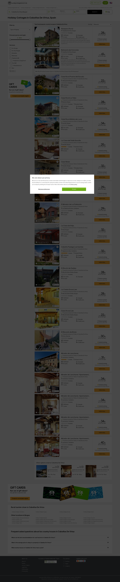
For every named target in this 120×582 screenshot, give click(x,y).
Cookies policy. (73, 184)
